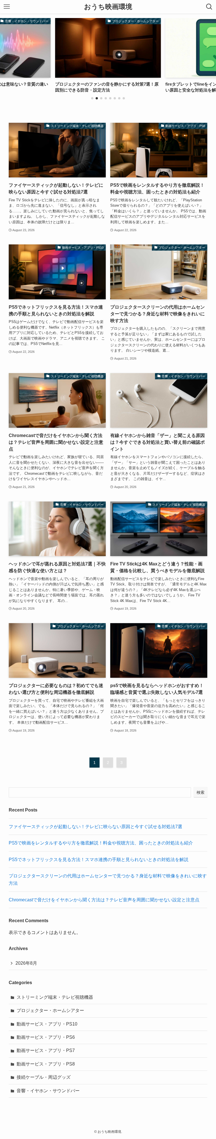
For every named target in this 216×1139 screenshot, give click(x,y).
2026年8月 (26, 963)
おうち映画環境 (108, 6)
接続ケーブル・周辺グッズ (44, 1077)
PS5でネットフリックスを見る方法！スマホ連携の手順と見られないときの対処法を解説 (98, 859)
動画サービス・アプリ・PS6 (46, 1037)
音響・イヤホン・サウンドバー (48, 1090)
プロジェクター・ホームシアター (50, 1010)
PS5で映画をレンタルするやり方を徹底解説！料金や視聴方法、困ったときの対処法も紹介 (101, 843)
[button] (92, 98)
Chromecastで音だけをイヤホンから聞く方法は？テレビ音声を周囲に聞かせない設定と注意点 (104, 899)
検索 (200, 792)
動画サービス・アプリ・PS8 (46, 1064)
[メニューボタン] (7, 7)
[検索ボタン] (209, 7)
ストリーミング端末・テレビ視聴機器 (55, 997)
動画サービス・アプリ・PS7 (46, 1050)
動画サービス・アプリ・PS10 (47, 1024)
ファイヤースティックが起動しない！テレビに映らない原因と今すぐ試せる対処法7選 (95, 826)
